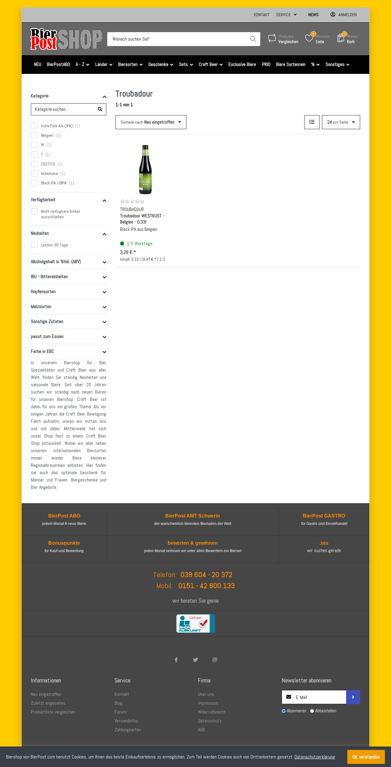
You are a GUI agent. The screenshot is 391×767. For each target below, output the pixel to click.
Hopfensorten (43, 291)
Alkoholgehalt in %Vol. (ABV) (56, 261)
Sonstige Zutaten (47, 321)
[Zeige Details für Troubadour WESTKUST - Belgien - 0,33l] (145, 169)
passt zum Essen (47, 336)
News (313, 14)
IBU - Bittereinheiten (49, 276)
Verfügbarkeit (43, 199)
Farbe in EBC (42, 351)
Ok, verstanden (366, 757)
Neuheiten (40, 233)
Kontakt (261, 14)
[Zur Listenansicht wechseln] (312, 122)
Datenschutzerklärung (314, 757)
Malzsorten (41, 306)
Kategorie (40, 96)
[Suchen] (253, 39)
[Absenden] (353, 697)
